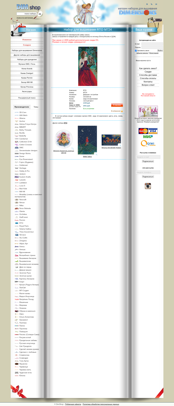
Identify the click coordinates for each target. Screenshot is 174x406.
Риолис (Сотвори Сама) (29, 334)
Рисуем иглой (25, 337)
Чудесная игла (25, 373)
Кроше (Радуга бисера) (29, 285)
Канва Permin (26, 78)
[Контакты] (156, 4)
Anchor (22, 121)
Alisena (22, 118)
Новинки (26, 40)
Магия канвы (24, 293)
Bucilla (22, 133)
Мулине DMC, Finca (27, 64)
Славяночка (24, 355)
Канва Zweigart (27, 73)
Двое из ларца (25, 267)
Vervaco (22, 235)
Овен (21, 314)
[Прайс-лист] (151, 4)
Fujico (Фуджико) (26, 162)
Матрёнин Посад (26, 299)
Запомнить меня (143, 51)
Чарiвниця (23, 367)
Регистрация (153, 53)
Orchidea (23, 214)
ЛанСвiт (22, 288)
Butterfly (22, 136)
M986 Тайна (87, 156)
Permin (22, 220)
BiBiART (22, 127)
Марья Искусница (26, 296)
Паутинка (23, 329)
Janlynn (22, 174)
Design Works (25, 153)
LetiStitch (23, 183)
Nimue (22, 202)
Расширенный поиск (26, 98)
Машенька (23, 302)
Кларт (21, 282)
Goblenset (23, 165)
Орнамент (23, 320)
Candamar (23, 139)
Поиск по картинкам (25, 18)
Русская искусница (27, 343)
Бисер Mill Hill (26, 82)
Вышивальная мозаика (28, 264)
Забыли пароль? (142, 53)
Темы (36, 107)
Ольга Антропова (26, 317)
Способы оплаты (148, 78)
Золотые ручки (25, 276)
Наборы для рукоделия (27, 59)
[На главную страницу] (147, 4)
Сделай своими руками (29, 349)
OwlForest (23, 217)
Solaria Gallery (25, 229)
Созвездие (23, 358)
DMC (21, 148)
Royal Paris (24, 226)
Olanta (22, 211)
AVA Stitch (23, 115)
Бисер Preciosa (27, 87)
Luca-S (22, 186)
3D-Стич (22, 112)
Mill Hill (22, 192)
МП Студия (24, 290)
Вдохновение (24, 252)
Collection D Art (25, 142)
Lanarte (22, 180)
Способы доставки (148, 75)
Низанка (22, 308)
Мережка (23, 305)
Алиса (21, 246)
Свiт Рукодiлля (25, 346)
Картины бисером (26, 279)
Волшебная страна (27, 255)
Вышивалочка (25, 261)
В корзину (117, 105)
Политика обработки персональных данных (101, 404)
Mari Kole (23, 189)
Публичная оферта (73, 404)
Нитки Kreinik (27, 69)
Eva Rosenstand (26, 159)
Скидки (27, 45)
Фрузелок (23, 364)
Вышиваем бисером (27, 258)
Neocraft (22, 200)
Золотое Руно (25, 273)
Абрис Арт (23, 244)
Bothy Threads (25, 130)
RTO (21, 223)
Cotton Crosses (25, 145)
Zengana (23, 241)
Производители (22, 107)
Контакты (148, 82)
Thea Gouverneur (26, 232)
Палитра (22, 323)
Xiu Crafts (23, 238)
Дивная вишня (25, 270)
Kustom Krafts (25, 177)
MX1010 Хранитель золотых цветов (63, 152)
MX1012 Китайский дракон (111, 148)
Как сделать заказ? (148, 68)
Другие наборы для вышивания (27, 55)
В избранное (116, 111)
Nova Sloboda (25, 208)
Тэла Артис (24, 361)
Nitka (21, 205)
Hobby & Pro (24, 171)
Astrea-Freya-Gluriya (27, 124)
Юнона (22, 376)
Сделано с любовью (27, 352)
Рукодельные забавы (28, 340)
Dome (21, 156)
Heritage (22, 168)
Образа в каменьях (27, 311)
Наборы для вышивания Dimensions (27, 50)
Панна (22, 326)
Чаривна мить (25, 370)
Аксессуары (27, 91)
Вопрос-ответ (148, 85)
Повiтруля (23, 332)
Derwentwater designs (28, 150)
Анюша (22, 249)
